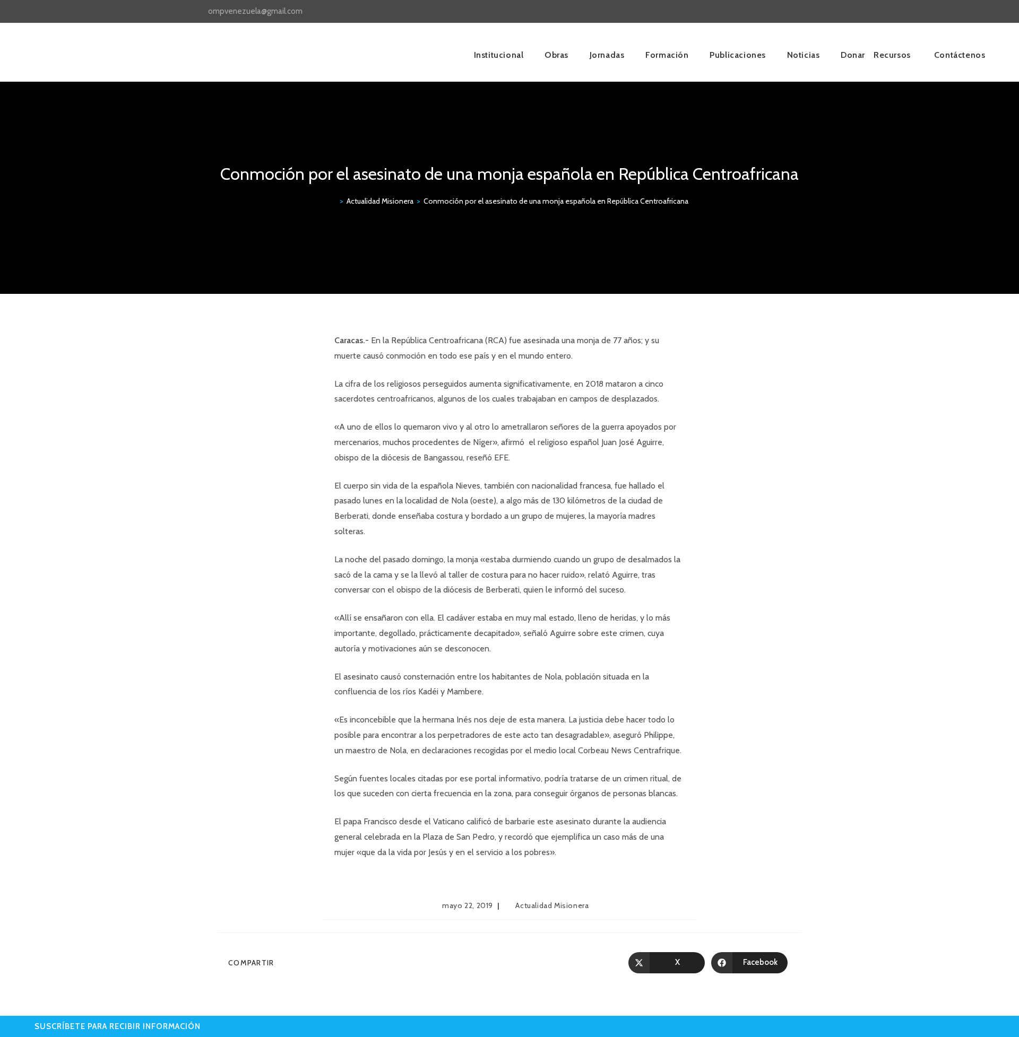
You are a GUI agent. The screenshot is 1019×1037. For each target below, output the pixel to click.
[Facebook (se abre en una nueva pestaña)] (788, 11)
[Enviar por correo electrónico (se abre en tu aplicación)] (823, 11)
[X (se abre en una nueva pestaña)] (776, 11)
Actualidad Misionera (552, 905)
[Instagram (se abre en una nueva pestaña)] (801, 11)
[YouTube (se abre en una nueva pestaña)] (813, 11)
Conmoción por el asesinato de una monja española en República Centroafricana (556, 201)
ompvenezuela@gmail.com (255, 11)
